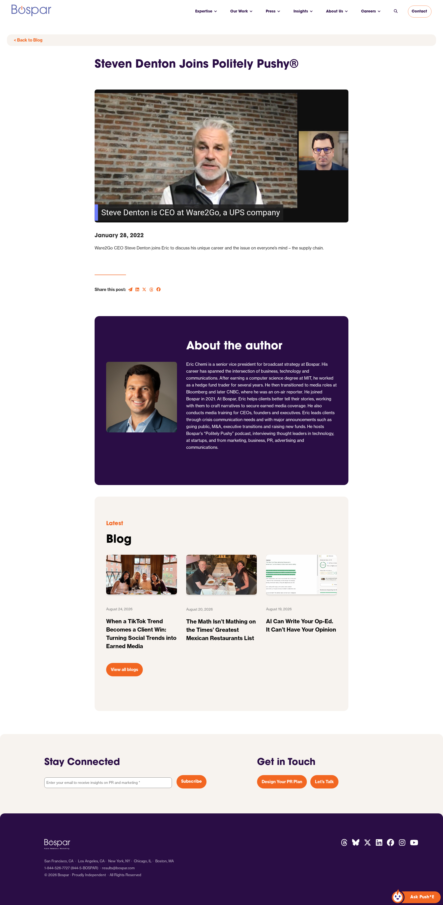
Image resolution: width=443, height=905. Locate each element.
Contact (419, 11)
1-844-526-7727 (57, 868)
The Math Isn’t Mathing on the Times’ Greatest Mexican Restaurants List (221, 629)
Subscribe (191, 782)
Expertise (203, 11)
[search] (395, 11)
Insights (300, 11)
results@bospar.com (118, 868)
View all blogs (124, 669)
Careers (368, 11)
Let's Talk (324, 781)
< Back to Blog (28, 40)
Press (270, 11)
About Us (334, 11)
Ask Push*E (422, 897)
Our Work (239, 11)
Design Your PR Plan (282, 781)
